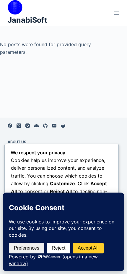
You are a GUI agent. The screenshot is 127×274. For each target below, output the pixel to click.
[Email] (54, 125)
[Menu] (116, 13)
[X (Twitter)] (19, 125)
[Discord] (36, 125)
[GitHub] (45, 125)
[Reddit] (63, 125)
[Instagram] (27, 125)
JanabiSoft (27, 20)
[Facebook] (10, 125)
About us (17, 142)
